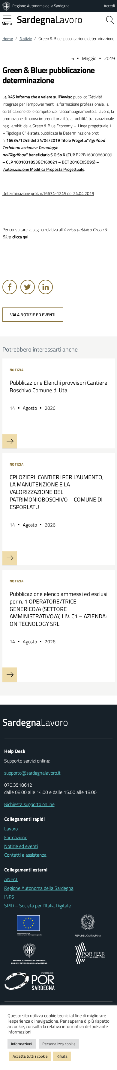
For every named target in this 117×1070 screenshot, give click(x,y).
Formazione (15, 837)
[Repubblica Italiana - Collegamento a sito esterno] (87, 924)
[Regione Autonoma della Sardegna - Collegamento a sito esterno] (29, 952)
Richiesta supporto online (29, 804)
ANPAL (11, 879)
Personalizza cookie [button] (59, 1044)
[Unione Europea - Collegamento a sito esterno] (29, 924)
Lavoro (49, 19)
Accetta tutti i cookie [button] (30, 1056)
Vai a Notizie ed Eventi (33, 314)
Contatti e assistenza (25, 854)
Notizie (26, 38)
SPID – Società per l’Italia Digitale (37, 905)
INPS (9, 896)
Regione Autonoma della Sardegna (40, 6)
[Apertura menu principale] (9, 18)
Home (7, 38)
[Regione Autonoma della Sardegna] (6, 6)
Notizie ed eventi (21, 846)
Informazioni (21, 1044)
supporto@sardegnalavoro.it (32, 772)
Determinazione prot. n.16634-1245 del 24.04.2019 (48, 193)
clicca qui (20, 237)
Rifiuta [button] (62, 1056)
